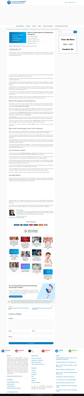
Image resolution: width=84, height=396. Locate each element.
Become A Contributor (48, 26)
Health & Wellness (20, 26)
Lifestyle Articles (11, 386)
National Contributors (36, 362)
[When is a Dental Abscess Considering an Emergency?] (18, 37)
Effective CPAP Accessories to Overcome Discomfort (42, 308)
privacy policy (42, 388)
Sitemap (33, 380)
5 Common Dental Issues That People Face (66, 362)
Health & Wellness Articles (13, 382)
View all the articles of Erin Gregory (16, 217)
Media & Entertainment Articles (14, 388)
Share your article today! (15, 296)
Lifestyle (28, 26)
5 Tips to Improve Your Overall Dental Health (66, 379)
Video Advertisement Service (37, 364)
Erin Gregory (20, 210)
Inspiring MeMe (39, 394)
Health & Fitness (34, 38)
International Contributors (37, 360)
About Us (33, 370)
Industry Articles (10, 384)
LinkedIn (26, 224)
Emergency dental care (14, 139)
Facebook (17, 224)
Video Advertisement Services (61, 26)
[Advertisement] (42, 14)
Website (10, 336)
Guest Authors (35, 36)
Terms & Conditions (35, 382)
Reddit (40, 224)
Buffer (35, 224)
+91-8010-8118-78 (71, 2)
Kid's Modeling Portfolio (12, 392)
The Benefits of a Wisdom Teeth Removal (65, 376)
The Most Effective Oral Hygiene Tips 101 (65, 382)
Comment (11, 318)
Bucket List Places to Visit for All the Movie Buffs (19, 308)
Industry (34, 26)
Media (39, 26)
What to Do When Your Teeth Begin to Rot (65, 369)
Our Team (33, 378)
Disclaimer (33, 374)
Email (46, 224)
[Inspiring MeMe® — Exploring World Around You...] (16, 2)
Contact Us (34, 372)
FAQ (32, 376)
